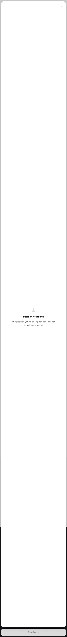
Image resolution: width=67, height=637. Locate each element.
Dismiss (32, 632)
